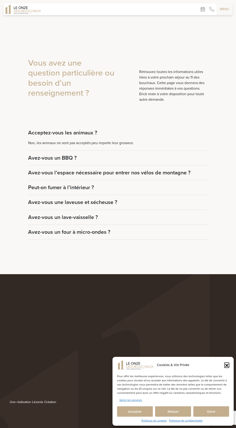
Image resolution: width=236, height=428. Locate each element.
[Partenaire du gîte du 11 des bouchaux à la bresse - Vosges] (19, 400)
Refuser (173, 411)
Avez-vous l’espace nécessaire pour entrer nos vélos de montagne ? (109, 172)
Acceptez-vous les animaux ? (62, 132)
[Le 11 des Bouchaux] (22, 9)
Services (108, 386)
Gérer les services (130, 400)
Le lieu (107, 379)
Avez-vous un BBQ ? (52, 158)
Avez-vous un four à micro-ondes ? (69, 232)
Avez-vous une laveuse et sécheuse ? (72, 202)
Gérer (211, 411)
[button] (226, 365)
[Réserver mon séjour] (202, 9)
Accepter (135, 411)
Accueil (107, 367)
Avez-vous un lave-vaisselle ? (63, 217)
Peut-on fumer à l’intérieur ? (61, 187)
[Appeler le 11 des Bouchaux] (211, 9)
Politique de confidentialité (186, 421)
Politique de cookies (154, 421)
